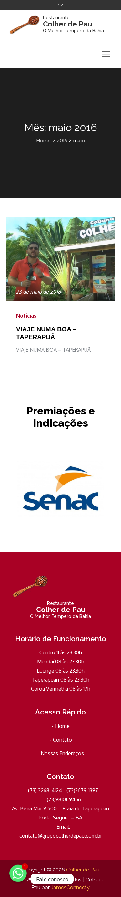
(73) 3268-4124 (44, 790)
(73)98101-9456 (62, 799)
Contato (62, 739)
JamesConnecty (70, 887)
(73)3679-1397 (81, 790)
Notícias (26, 315)
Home (62, 726)
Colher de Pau (67, 24)
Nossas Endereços (62, 753)
